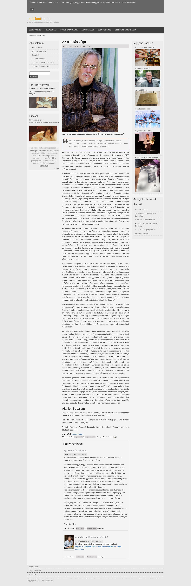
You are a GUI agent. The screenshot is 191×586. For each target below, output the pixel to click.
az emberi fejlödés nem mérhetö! (91, 537)
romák (45, 161)
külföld (42, 153)
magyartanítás (52, 153)
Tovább (56, 168)
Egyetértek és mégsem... (76, 450)
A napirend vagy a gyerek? (145, 48)
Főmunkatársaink (69, 30)
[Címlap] (43, 20)
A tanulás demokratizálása (145, 220)
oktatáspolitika (50, 158)
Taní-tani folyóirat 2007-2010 (43, 63)
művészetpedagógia (41, 155)
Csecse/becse (104, 30)
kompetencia (35, 153)
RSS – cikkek (37, 48)
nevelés (53, 156)
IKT (48, 151)
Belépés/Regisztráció (125, 30)
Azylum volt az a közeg (144, 131)
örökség (44, 165)
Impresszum (34, 567)
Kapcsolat (51, 30)
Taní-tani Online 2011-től (41, 66)
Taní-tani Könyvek (38, 59)
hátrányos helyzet (38, 150)
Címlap (31, 35)
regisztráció (78, 437)
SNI (50, 161)
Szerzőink (35, 55)
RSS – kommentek (39, 51)
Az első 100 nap (141, 90)
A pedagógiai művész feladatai (147, 157)
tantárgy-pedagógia (47, 163)
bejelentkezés (90, 437)
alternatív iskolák (37, 148)
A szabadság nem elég (144, 109)
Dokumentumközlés (142, 69)
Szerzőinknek (35, 30)
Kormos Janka (77, 434)
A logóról (32, 574)
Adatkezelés (88, 30)
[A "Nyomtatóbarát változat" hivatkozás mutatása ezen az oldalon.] (115, 437)
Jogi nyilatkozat (35, 571)
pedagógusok (36, 161)
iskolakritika (54, 151)
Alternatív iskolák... (142, 234)
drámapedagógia (50, 148)
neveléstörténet (38, 158)
